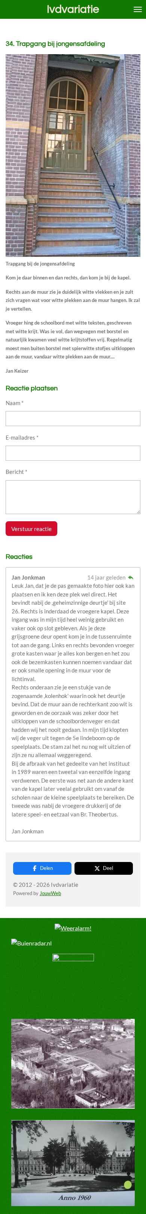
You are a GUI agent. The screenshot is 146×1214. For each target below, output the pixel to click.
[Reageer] (130, 577)
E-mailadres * (22, 437)
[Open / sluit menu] (138, 9)
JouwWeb (50, 893)
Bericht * (16, 471)
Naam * (15, 402)
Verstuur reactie (31, 528)
